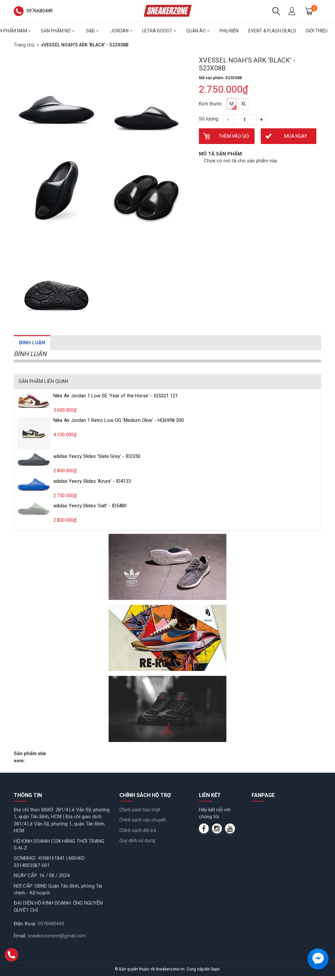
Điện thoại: (25, 924)
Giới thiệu (316, 30)
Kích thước (210, 104)
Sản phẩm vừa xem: (30, 756)
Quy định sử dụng (137, 840)
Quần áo (196, 30)
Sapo (215, 969)
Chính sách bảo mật (139, 809)
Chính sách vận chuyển (142, 819)
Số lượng (208, 119)
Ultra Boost (157, 30)
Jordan (120, 30)
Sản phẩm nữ (56, 30)
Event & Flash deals (272, 30)
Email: (20, 936)
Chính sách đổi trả (137, 830)
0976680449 (51, 923)
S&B (91, 30)
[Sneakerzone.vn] (167, 11)
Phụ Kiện (229, 30)
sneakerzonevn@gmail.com (57, 935)
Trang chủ (24, 44)
